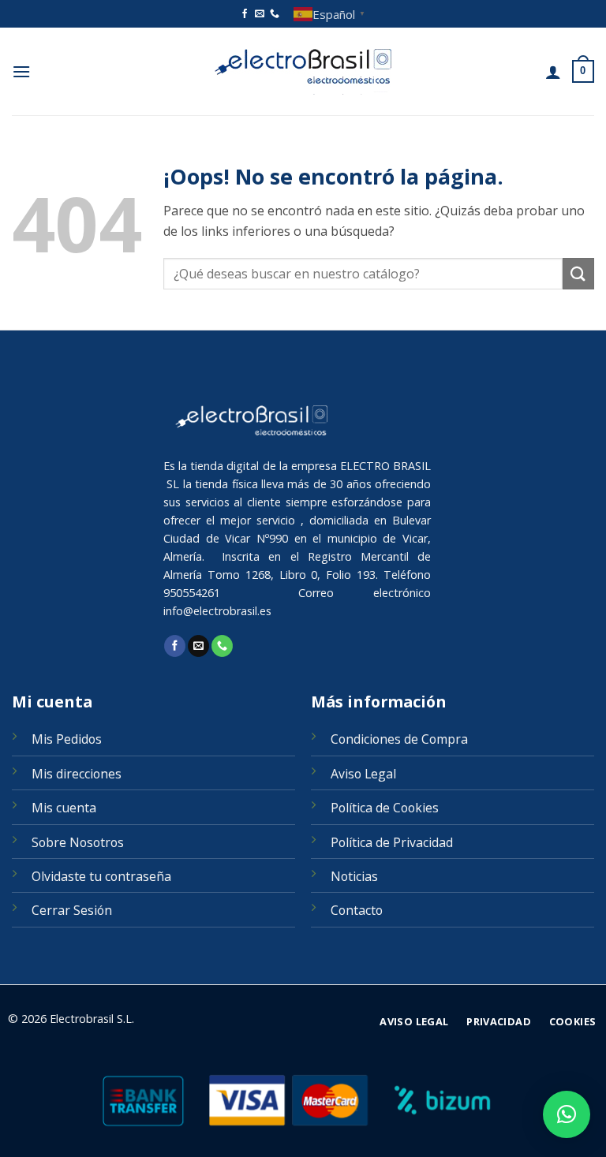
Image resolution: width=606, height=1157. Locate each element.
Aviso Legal (363, 773)
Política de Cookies (385, 807)
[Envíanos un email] (259, 14)
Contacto (357, 910)
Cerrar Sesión (72, 910)
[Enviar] (578, 273)
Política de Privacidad (392, 842)
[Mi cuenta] (553, 71)
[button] (21, 71)
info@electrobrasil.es (217, 610)
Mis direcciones (77, 773)
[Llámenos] (274, 14)
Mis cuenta (64, 807)
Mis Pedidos (67, 739)
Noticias (354, 876)
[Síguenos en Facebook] (244, 14)
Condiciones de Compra (399, 739)
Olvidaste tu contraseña (101, 876)
